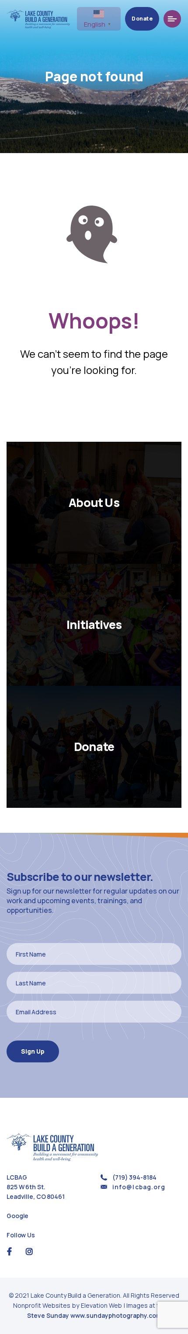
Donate (142, 18)
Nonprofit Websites (42, 1305)
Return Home (94, 409)
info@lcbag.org (138, 1187)
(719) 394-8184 (134, 1177)
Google (17, 1216)
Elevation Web (101, 1305)
